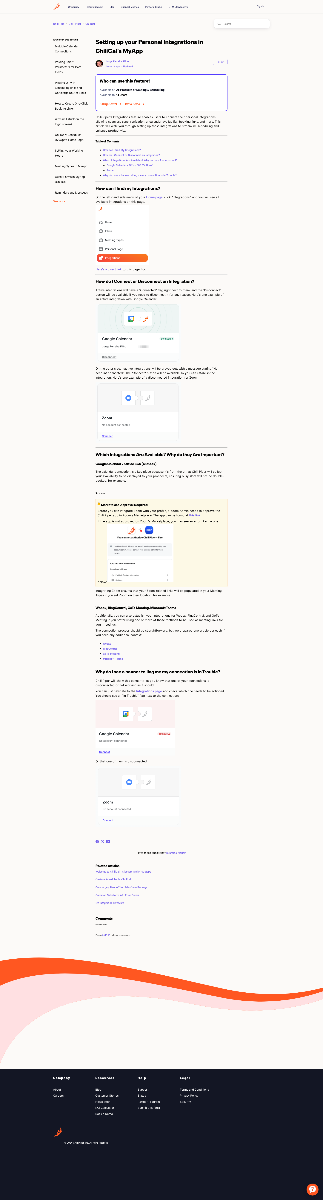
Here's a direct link (109, 269)
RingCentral (110, 648)
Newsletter (102, 1101)
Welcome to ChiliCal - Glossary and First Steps (123, 871)
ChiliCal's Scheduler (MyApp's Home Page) (69, 137)
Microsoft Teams (113, 658)
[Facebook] (97, 841)
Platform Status (153, 7)
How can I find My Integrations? (122, 150)
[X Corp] (102, 841)
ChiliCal (90, 24)
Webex (107, 643)
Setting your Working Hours (69, 152)
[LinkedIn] (108, 841)
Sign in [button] (260, 6)
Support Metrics (130, 7)
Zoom (110, 170)
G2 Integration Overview (110, 903)
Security (185, 1101)
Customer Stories (107, 1095)
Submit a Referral (149, 1107)
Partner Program (149, 1101)
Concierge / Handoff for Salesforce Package (121, 887)
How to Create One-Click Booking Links (71, 105)
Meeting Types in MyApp (71, 166)
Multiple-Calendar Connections (67, 48)
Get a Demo (132, 104)
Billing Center (108, 104)
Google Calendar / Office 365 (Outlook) (130, 165)
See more (59, 201)
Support (143, 1089)
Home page (154, 197)
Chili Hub (58, 24)
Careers (58, 1095)
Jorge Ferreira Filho (117, 61)
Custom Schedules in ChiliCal (113, 879)
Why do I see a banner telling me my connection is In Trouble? (140, 175)
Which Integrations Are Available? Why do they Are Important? (140, 160)
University (73, 7)
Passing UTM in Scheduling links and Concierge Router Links (70, 88)
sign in (106, 935)
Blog (112, 7)
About (57, 1089)
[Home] (56, 8)
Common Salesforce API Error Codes (117, 895)
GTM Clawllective (178, 7)
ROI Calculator (104, 1107)
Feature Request (94, 7)
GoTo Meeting (111, 653)
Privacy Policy (189, 1095)
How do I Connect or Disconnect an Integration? (131, 155)
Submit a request (176, 853)
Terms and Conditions (194, 1089)
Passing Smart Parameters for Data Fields (68, 67)
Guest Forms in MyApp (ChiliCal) (70, 179)
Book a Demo (104, 1114)
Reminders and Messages (71, 192)
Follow (220, 61)
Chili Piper (75, 24)
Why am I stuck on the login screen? (69, 121)
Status (142, 1095)
